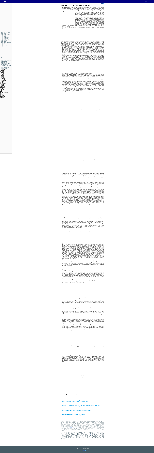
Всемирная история (83, 421)
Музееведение (3, 55)
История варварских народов (5, 34)
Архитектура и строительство (67, 432)
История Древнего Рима (4, 38)
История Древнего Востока (5, 37)
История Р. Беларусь (4, 47)
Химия (1, 91)
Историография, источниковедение (6, 31)
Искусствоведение (84, 434)
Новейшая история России (5, 56)
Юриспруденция (2, 96)
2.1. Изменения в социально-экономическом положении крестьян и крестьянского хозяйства (76, 400)
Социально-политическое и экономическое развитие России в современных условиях (75, 401)
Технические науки (3, 86)
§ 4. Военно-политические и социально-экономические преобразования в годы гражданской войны (77, 415)
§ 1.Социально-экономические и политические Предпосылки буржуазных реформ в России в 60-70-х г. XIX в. (78, 411)
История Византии (3, 35)
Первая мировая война (4, 58)
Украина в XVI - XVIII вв (4, 62)
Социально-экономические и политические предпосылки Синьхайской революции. (74, 406)
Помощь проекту (147, 1)
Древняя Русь (63, 422)
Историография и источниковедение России (72, 422)
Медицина (2, 74)
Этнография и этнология (4, 68)
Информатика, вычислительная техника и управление (70, 434)
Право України (2, 79)
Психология (2, 81)
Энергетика (2, 95)
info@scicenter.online (86, 448)
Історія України (81, 427)
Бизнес (95, 432)
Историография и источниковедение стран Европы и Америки (89, 422)
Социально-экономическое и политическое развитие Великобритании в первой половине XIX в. (76, 410)
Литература (2, 71)
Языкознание (2, 97)
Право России (2, 78)
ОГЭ (1, 57)
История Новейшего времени (5, 44)
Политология (2, 77)
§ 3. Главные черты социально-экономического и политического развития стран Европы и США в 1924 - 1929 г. (79, 413)
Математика (2, 73)
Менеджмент (2, 75)
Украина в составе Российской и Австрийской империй (73, 429)
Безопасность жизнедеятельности (79, 432)
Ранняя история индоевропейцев (6, 60)
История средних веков (97, 426)
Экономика (2, 94)
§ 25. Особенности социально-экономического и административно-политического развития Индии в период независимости (81, 405)
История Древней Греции (5, 39)
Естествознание (92, 433)
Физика (1, 88)
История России (84, 426)
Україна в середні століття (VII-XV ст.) (89, 429)
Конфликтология (3, 69)
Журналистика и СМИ (100, 433)
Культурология (2, 70)
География (68, 433)
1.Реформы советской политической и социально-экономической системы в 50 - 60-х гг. (75, 402)
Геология (72, 433)
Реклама (1, 82)
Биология (98, 432)
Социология (2, 84)
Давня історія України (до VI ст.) (99, 421)
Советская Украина (4, 61)
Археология (63, 421)
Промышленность (3, 80)
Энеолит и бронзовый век (5, 67)
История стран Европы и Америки (73, 427)
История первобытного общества (6, 46)
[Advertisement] (6, 110)
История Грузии (3, 36)
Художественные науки (4, 92)
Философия (2, 89)
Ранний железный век (4, 59)
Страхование (2, 85)
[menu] (1, 1)
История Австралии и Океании (5, 32)
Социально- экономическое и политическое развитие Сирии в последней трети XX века (75, 409)
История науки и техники (4, 43)
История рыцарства (90, 426)
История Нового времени (5, 45)
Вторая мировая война (90, 421)
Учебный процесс (3, 87)
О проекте (78, 448)
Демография (77, 433)
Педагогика (2, 76)
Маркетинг (2, 72)
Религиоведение (3, 83)
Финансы (1, 90)
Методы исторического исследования (90, 427)
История (89, 434)
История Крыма (3, 41)
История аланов (3, 33)
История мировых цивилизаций (6, 42)
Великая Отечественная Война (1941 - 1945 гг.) (72, 421)
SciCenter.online (4, 1)
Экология (1, 93)
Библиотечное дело (89, 432)
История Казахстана (4, 40)
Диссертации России (84, 433)
